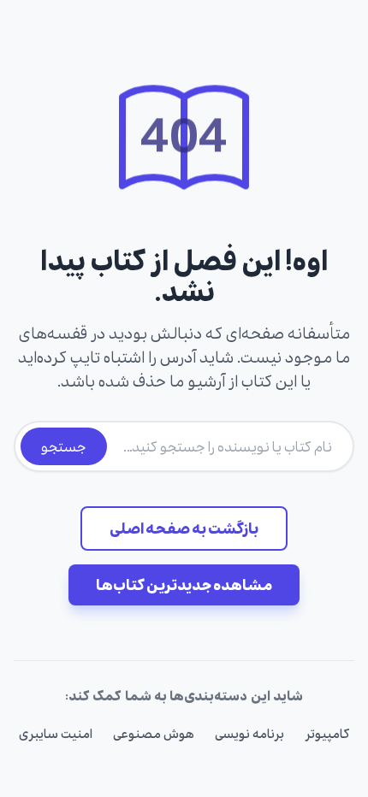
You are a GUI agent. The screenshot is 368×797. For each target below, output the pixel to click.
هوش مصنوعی (153, 734)
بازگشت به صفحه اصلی (184, 528)
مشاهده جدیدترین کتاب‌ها (184, 585)
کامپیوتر (327, 734)
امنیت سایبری (55, 734)
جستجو (63, 446)
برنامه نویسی (249, 734)
